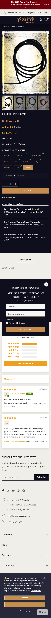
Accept (25, 598)
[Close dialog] (46, 284)
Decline (25, 604)
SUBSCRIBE (25, 329)
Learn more (36, 590)
